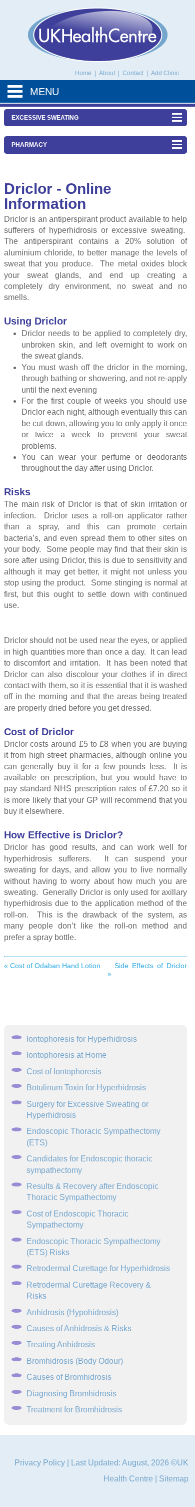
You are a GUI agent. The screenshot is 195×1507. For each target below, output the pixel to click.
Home (83, 73)
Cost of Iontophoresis (64, 1071)
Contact (133, 73)
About (107, 73)
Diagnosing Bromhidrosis (71, 1393)
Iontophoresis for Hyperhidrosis (81, 1039)
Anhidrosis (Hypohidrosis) (72, 1312)
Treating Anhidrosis (60, 1344)
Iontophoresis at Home (66, 1055)
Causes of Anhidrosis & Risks (79, 1328)
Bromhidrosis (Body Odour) (74, 1361)
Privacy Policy (39, 1462)
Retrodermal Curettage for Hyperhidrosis (98, 1268)
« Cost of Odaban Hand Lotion (52, 966)
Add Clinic (165, 73)
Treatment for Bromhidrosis (74, 1409)
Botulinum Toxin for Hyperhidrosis (86, 1087)
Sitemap (173, 1478)
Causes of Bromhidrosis (69, 1377)
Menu (44, 91)
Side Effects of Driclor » (148, 970)
